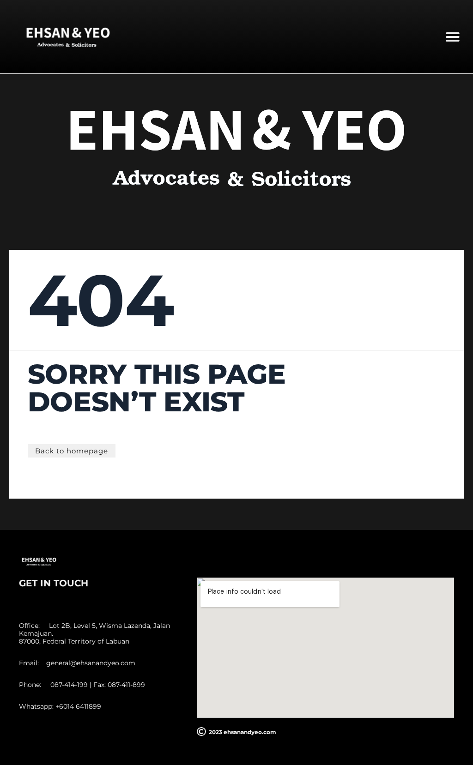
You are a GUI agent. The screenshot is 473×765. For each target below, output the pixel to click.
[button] (453, 37)
